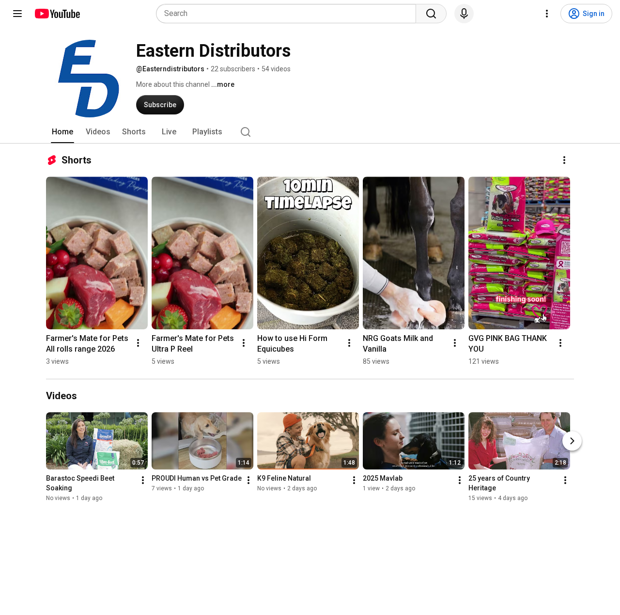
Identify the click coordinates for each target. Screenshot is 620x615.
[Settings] (547, 13)
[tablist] (310, 132)
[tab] (62, 132)
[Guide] (17, 13)
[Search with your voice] (464, 13)
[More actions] (564, 160)
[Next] (572, 441)
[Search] (431, 13)
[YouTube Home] (57, 13)
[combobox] (289, 13)
